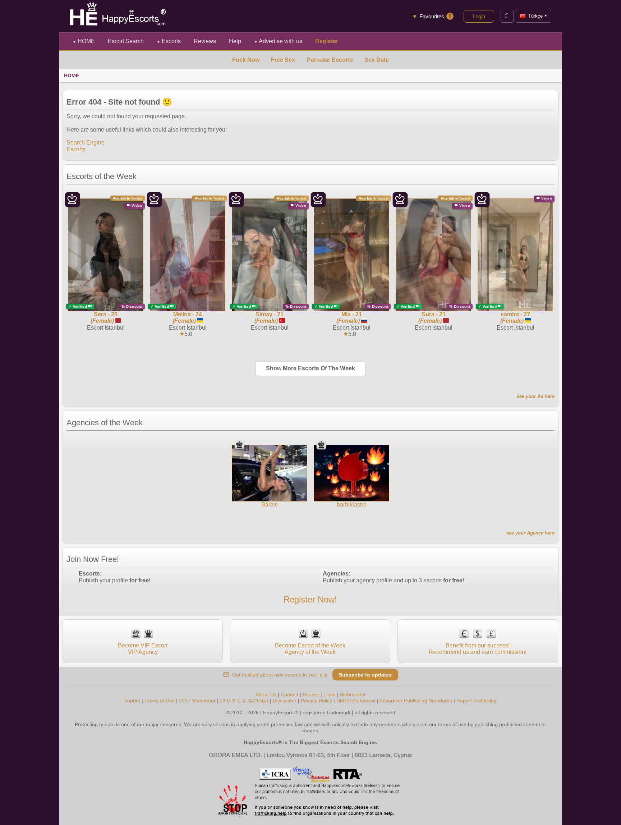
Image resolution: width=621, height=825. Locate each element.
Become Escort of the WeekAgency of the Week (310, 648)
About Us (266, 694)
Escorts (169, 41)
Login (479, 16)
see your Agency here (530, 533)
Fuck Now (245, 60)
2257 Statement (197, 700)
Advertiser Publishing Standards (416, 700)
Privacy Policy (316, 700)
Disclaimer (284, 700)
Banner (311, 694)
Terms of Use (159, 700)
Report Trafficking (476, 700)
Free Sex (283, 60)
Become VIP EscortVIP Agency (142, 648)
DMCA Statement (356, 700)
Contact (289, 694)
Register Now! (310, 599)
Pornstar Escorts (330, 60)
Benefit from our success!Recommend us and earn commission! (477, 648)
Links (329, 694)
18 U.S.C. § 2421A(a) (244, 700)
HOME (84, 41)
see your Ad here (536, 396)
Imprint (132, 700)
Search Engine (85, 142)
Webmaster (353, 694)
